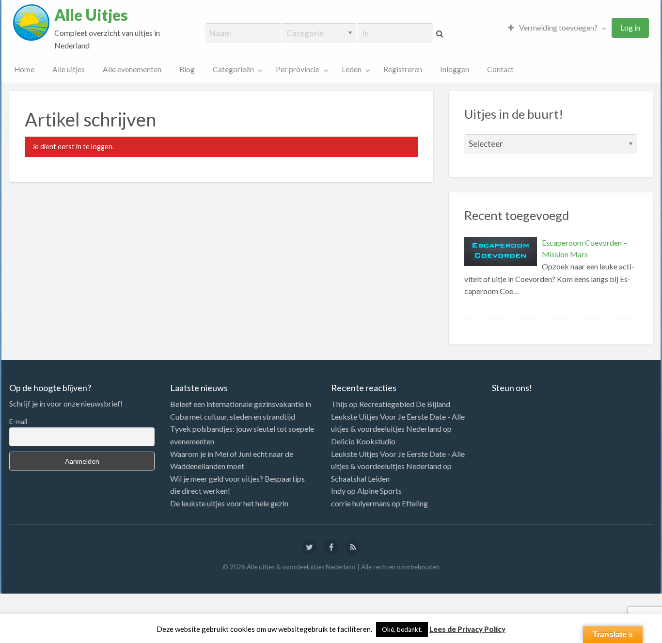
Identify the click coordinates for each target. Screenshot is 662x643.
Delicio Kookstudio (363, 441)
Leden (352, 69)
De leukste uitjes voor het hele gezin (229, 503)
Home (24, 69)
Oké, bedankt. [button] (402, 629)
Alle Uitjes (91, 15)
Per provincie (297, 69)
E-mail (18, 421)
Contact (500, 69)
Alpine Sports (379, 490)
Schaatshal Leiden (360, 478)
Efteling (415, 503)
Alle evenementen (132, 69)
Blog (187, 69)
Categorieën (233, 69)
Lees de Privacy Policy (467, 629)
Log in (630, 27)
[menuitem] (555, 27)
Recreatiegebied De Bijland (404, 403)
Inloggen (454, 69)
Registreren (402, 69)
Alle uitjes (68, 69)
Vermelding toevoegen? (558, 27)
